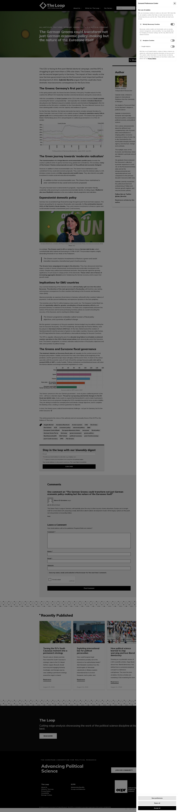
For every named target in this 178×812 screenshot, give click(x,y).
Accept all (157, 808)
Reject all (157, 803)
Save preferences (157, 798)
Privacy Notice (152, 58)
